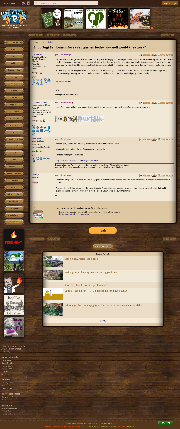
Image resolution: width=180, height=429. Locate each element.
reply (102, 230)
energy (14, 77)
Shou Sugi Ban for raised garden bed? (86, 285)
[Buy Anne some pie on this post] (154, 139)
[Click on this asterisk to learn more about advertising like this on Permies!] (152, 27)
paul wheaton (121, 426)
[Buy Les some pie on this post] (154, 175)
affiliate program (68, 426)
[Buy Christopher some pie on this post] (154, 103)
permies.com (14, 201)
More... (102, 321)
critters (14, 56)
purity (14, 98)
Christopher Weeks (40, 102)
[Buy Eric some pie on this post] (154, 55)
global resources (14, 173)
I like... (34, 77)
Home (5, 3)
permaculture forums (14, 42)
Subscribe (15, 3)
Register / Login (170, 3)
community (14, 111)
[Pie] (24, 3)
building (14, 63)
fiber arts (14, 125)
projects (14, 187)
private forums (14, 215)
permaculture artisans (14, 139)
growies (14, 49)
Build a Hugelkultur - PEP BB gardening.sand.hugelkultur (96, 290)
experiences (14, 167)
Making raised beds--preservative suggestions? (91, 272)
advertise (56, 426)
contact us (47, 426)
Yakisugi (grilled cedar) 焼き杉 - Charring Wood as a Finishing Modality (104, 305)
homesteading (14, 70)
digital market (14, 194)
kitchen (14, 91)
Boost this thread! (103, 246)
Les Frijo (35, 175)
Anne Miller (37, 139)
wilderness (14, 118)
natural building (49, 42)
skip (14, 160)
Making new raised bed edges (81, 258)
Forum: (37, 42)
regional (14, 146)
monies (14, 84)
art (14, 132)
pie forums (14, 208)
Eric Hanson (37, 54)
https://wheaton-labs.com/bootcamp (74, 214)
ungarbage (14, 105)
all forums (14, 222)
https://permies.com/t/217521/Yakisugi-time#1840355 (78, 160)
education (14, 153)
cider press (14, 180)
